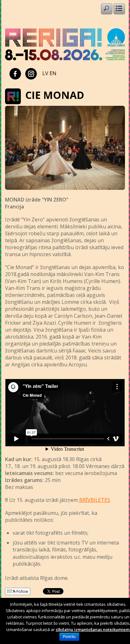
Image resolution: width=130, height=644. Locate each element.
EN (53, 73)
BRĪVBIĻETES (94, 500)
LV (45, 73)
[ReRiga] (65, 60)
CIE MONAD (54, 95)
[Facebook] (15, 73)
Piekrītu (69, 637)
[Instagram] (31, 73)
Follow (21, 591)
